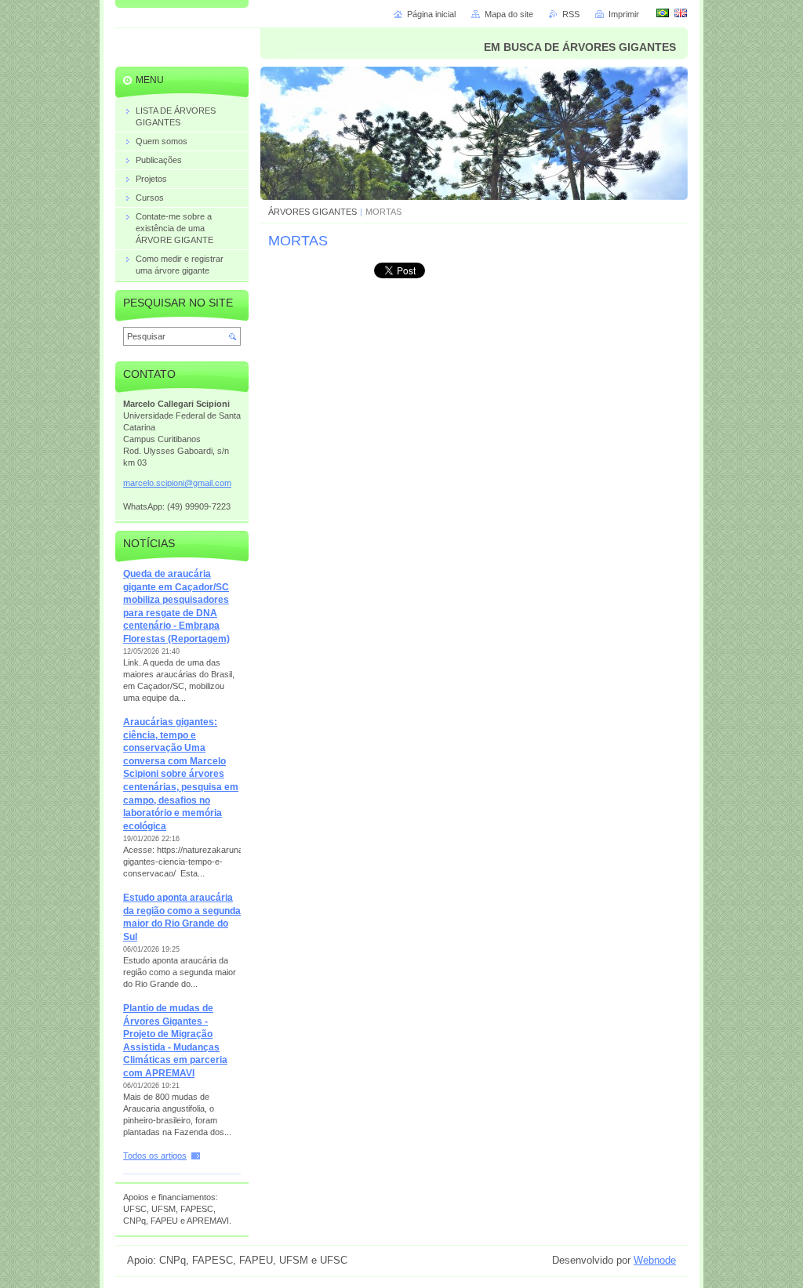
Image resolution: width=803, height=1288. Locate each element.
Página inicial (431, 14)
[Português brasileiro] (662, 12)
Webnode (655, 1260)
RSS (571, 14)
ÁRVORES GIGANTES (312, 211)
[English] (680, 12)
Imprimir (624, 14)
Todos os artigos (155, 1155)
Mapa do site (509, 14)
